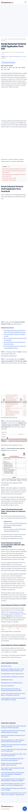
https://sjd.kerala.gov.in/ (17, 324)
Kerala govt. (5, 79)
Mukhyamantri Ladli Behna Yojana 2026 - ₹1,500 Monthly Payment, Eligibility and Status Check (12, 669)
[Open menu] (25, 2)
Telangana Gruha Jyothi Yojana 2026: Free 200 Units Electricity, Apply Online (13, 745)
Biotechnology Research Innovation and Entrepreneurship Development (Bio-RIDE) (11, 689)
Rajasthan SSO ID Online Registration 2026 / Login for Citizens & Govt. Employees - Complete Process (14, 793)
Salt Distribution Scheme (7, 679)
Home (2, 39)
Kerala (5, 39)
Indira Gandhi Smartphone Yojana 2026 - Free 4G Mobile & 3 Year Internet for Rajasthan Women (13, 784)
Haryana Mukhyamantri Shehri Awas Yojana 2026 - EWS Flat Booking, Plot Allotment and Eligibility (13, 779)
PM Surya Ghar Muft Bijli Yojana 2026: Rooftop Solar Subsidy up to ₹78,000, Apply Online (13, 726)
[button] (8, 63)
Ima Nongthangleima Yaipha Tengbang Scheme (12, 673)
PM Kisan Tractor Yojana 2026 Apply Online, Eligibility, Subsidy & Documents (11, 764)
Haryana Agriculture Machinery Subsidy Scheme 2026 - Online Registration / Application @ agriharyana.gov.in (12, 774)
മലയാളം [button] (23, 67)
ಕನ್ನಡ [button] (20, 67)
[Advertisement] (14, 20)
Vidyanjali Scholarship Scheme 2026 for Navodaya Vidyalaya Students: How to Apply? (13, 731)
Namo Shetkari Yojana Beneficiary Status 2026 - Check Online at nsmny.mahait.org (12, 759)
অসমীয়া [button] (8, 69)
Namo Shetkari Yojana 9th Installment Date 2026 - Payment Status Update (13, 768)
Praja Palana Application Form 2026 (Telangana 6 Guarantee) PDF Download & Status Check (12, 740)
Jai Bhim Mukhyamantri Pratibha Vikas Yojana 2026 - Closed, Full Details (13, 789)
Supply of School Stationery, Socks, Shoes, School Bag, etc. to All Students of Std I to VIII (13, 694)
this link (5, 428)
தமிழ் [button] (13, 67)
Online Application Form (17, 56)
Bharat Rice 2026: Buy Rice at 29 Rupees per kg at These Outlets (13, 736)
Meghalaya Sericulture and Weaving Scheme (11, 682)
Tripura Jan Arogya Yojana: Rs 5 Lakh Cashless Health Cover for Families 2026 (14, 750)
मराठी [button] (4, 67)
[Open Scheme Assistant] (25, 808)
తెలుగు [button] (16, 67)
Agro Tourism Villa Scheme (7, 685)
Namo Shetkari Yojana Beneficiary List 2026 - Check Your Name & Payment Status (13, 754)
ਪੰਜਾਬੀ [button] (2, 69)
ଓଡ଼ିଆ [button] (5, 69)
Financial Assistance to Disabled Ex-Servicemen (12, 676)
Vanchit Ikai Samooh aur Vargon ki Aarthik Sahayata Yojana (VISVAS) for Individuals (13, 699)
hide (8, 166)
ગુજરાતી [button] (10, 67)
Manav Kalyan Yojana (6, 666)
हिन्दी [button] (2, 67)
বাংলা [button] (7, 67)
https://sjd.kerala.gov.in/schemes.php (9, 355)
